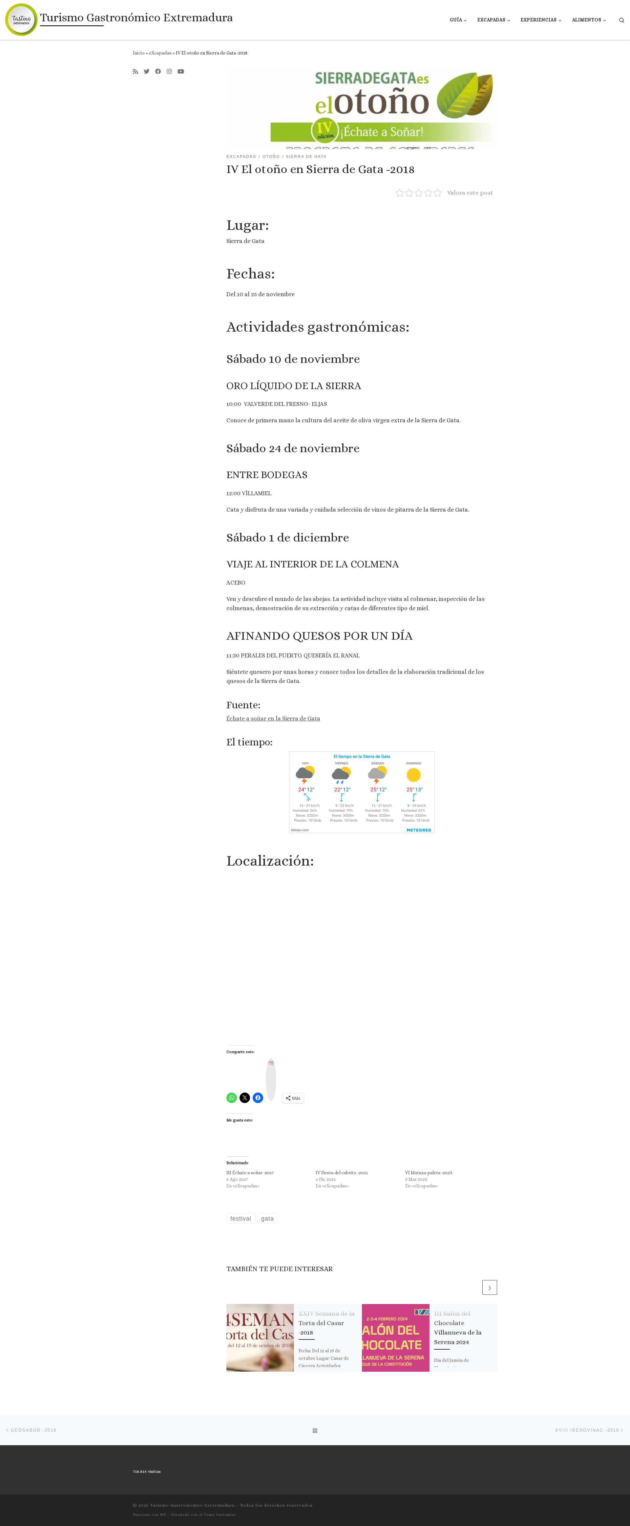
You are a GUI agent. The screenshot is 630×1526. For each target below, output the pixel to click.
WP (163, 1515)
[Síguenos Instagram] (169, 72)
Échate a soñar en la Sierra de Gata (273, 718)
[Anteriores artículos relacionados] (474, 1287)
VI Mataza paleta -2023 (428, 1172)
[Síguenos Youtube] (181, 72)
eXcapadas (160, 52)
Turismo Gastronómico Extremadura (192, 1505)
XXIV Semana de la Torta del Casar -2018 (327, 1323)
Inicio (139, 52)
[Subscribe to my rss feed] (135, 72)
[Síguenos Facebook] (158, 72)
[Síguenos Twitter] (147, 72)
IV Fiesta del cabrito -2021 (342, 1172)
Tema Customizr (220, 1515)
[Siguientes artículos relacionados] (489, 1287)
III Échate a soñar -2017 (250, 1172)
